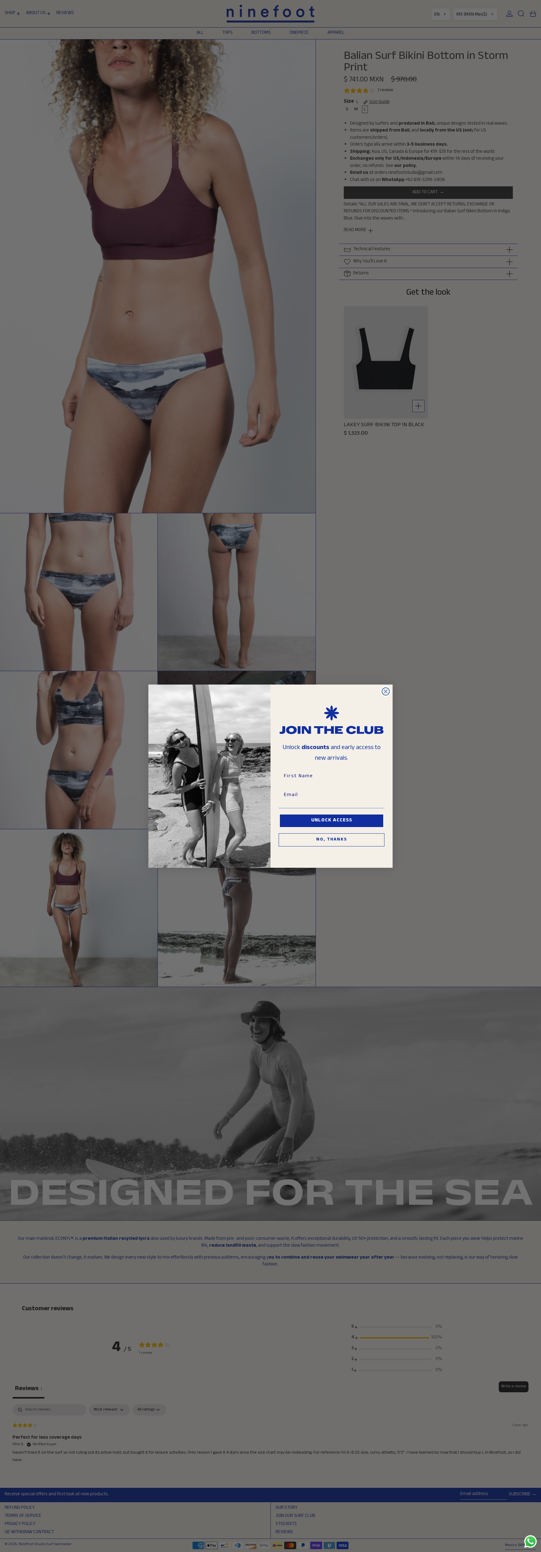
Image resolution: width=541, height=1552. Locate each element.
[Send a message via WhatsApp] (530, 1541)
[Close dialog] (385, 691)
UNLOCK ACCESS (331, 820)
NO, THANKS (331, 840)
